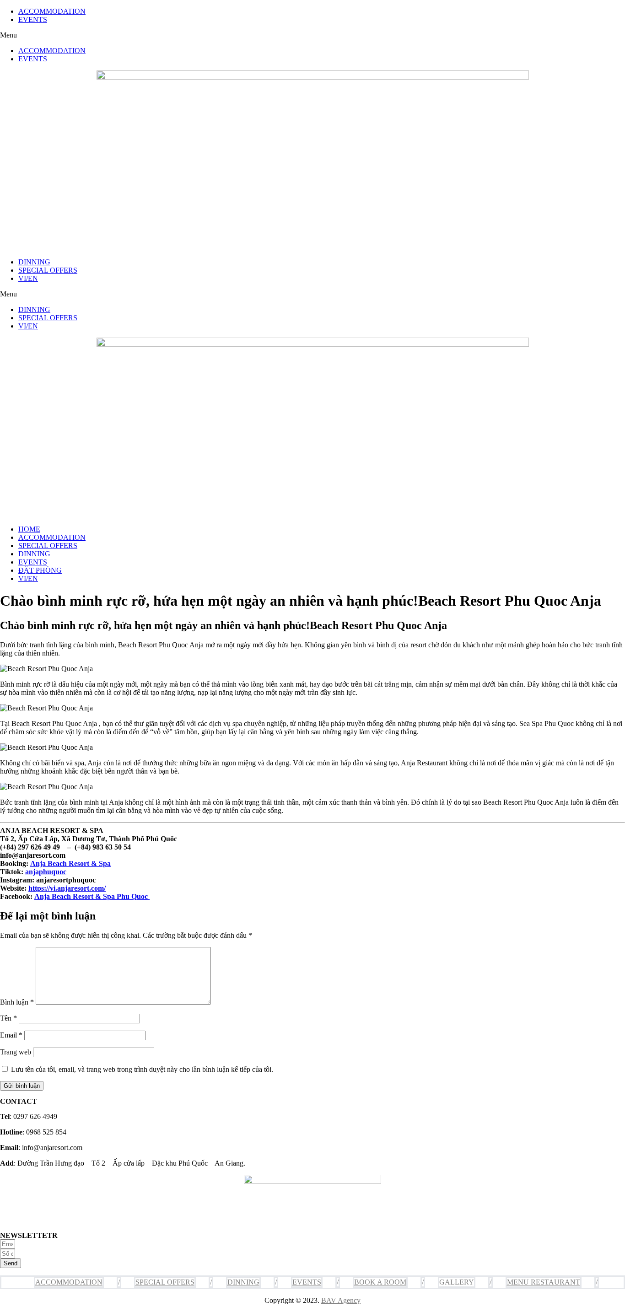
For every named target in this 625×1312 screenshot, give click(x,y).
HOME (29, 529)
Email (11, 1035)
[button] (312, 35)
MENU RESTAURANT (543, 1282)
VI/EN (28, 278)
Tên (8, 1018)
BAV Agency (341, 1300)
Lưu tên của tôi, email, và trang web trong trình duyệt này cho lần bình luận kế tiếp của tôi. (142, 1069)
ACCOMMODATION (52, 11)
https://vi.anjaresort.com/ (67, 888)
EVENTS (32, 19)
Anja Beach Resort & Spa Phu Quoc (92, 896)
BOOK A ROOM (380, 1282)
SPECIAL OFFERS (47, 270)
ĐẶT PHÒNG (40, 570)
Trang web (15, 1052)
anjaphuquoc (45, 872)
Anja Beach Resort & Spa (70, 863)
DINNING (34, 262)
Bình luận (17, 1002)
